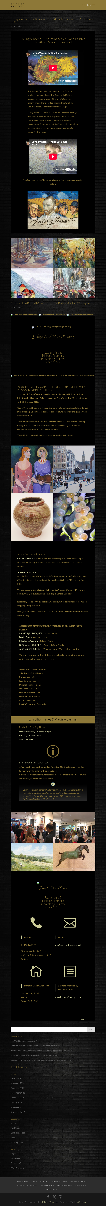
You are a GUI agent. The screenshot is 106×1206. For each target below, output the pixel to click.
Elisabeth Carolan (28, 641)
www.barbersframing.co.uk (68, 997)
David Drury (25, 637)
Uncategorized (16, 26)
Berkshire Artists (47, 1185)
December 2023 (17, 1078)
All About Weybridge (49, 1202)
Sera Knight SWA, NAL (31, 633)
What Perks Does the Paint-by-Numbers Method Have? (34, 1055)
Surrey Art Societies (59, 1181)
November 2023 (18, 1083)
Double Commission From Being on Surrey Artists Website (36, 1046)
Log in (13, 1153)
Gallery (34, 1181)
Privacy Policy (51, 1189)
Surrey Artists (22, 1181)
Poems (13, 1137)
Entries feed (16, 1158)
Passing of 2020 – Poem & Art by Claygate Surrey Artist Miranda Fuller (41, 1060)
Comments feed (17, 1163)
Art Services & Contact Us (27, 1185)
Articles (14, 1123)
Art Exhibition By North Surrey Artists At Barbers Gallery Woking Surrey (53, 303)
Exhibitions (15, 1128)
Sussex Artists (80, 1185)
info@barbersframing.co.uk (68, 945)
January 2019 (16, 1102)
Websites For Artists (78, 1181)
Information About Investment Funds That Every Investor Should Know (41, 1050)
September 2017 (18, 1112)
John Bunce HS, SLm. (27, 572)
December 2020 (17, 1097)
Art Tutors (44, 1181)
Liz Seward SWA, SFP (27, 558)
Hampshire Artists (64, 1185)
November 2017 (18, 1107)
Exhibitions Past (18, 1133)
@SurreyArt (82, 1202)
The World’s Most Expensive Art (25, 1041)
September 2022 (18, 1093)
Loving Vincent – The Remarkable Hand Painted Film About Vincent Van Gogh (52, 20)
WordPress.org (17, 1168)
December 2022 (17, 1088)
